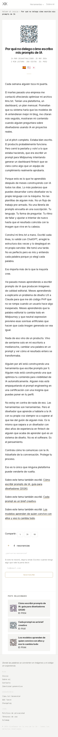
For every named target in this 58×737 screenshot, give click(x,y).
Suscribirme (29, 575)
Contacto (6, 683)
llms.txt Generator (11, 696)
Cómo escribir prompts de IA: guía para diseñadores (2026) (27, 484)
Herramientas (37, 4)
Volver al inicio (10, 11)
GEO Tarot (6, 700)
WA (35, 534)
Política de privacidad (13, 713)
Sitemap (5, 720)
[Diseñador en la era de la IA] (4, 4)
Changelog (6, 703)
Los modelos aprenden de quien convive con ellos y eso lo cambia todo (28, 514)
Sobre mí (50, 4)
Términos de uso (9, 717)
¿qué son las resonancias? (16, 553)
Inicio (5, 676)
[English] (29, 67)
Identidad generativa (12, 686)
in (27, 534)
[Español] (24, 67)
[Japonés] (33, 67)
